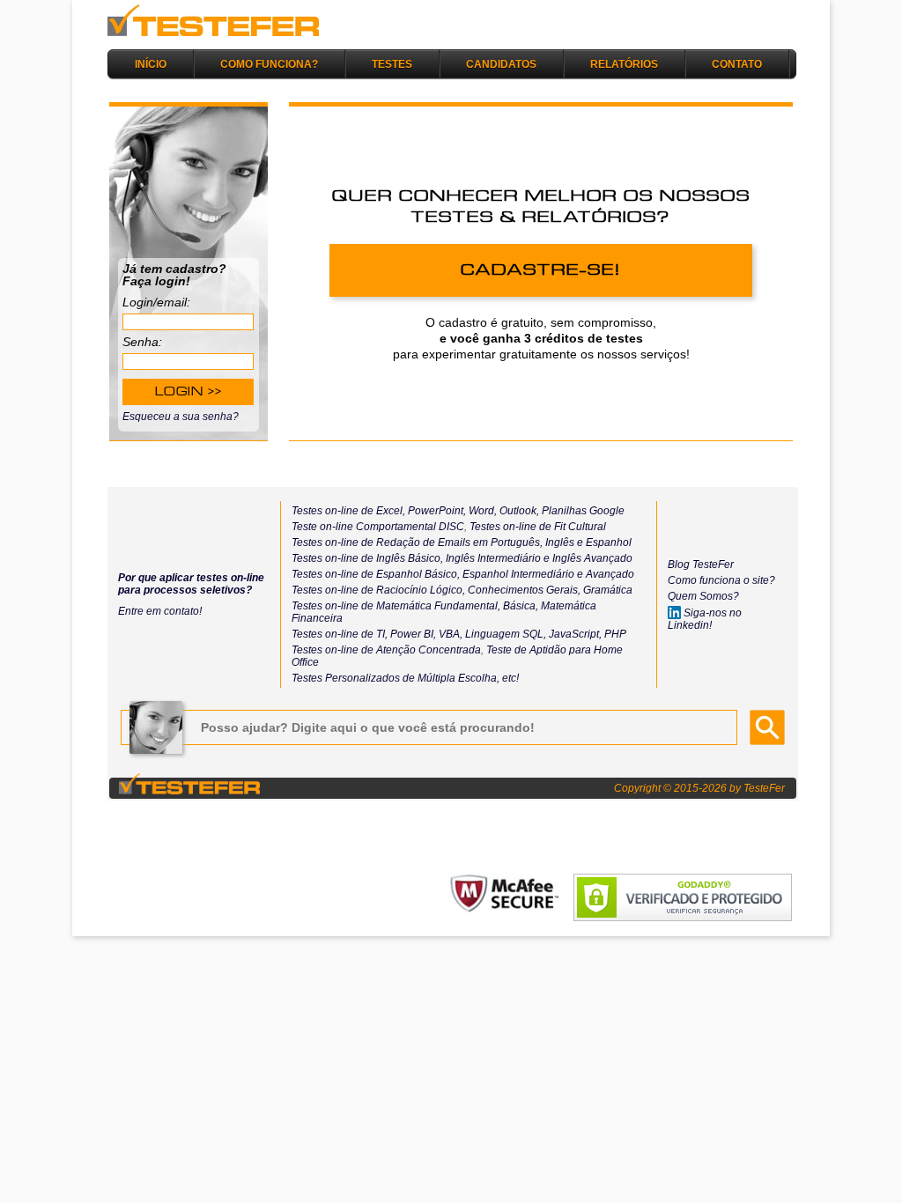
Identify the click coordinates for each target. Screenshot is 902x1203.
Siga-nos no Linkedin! (705, 619)
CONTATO (737, 64)
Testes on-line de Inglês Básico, (369, 558)
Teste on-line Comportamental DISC (378, 526)
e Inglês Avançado (587, 558)
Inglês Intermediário (494, 558)
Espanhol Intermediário (519, 574)
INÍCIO (150, 64)
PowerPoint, (435, 511)
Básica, (519, 606)
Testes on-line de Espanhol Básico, (377, 574)
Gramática (607, 590)
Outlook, (518, 511)
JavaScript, (575, 634)
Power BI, (413, 634)
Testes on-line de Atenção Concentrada (386, 650)
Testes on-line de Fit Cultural (537, 526)
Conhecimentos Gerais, (522, 590)
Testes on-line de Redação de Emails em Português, (417, 542)
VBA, (450, 634)
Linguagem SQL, (505, 634)
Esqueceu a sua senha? (180, 416)
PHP (615, 634)
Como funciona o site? (721, 580)
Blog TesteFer (701, 564)
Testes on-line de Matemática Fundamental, (396, 606)
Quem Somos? (703, 596)
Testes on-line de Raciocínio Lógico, (378, 590)
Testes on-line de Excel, (348, 511)
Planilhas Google (583, 511)
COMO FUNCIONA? (269, 64)
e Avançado (605, 574)
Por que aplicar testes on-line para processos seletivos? (191, 584)
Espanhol (607, 542)
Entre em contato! (160, 611)
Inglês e (563, 542)
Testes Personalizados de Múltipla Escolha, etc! (405, 678)
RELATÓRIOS (624, 64)
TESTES (392, 64)
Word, (481, 511)
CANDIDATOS (501, 64)
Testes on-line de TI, (340, 634)
